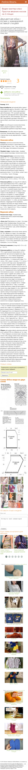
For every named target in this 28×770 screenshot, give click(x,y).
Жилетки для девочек (14, 624)
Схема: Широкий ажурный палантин (19, 551)
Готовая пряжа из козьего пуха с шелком (14, 577)
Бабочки (14, 639)
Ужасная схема (1, 81)
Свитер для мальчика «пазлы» (14, 653)
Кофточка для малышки (13, 669)
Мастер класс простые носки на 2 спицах (14, 735)
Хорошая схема (8, 81)
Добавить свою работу (12, 92)
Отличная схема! (10, 81)
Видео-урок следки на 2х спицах (14, 719)
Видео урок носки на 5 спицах (14, 750)
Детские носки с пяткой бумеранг (13, 703)
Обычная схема (6, 81)
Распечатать (5, 98)
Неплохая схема (4, 81)
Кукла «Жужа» (14, 683)
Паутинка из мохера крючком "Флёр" (13, 593)
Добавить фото (4, 72)
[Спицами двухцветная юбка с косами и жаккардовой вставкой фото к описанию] (14, 51)
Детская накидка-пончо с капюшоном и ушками (14, 608)
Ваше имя (3, 513)
